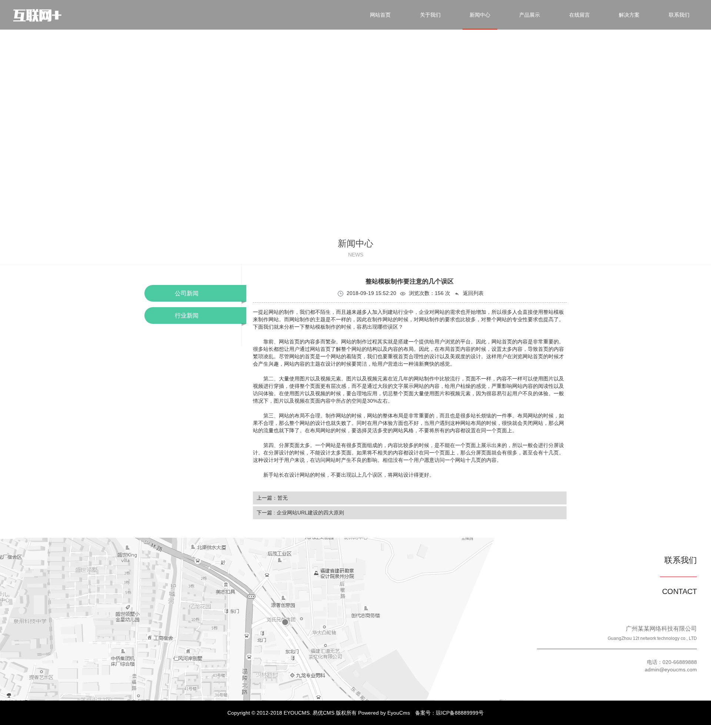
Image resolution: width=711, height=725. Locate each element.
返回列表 (472, 293)
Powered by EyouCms (383, 713)
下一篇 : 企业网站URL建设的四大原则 (300, 513)
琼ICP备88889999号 (460, 713)
